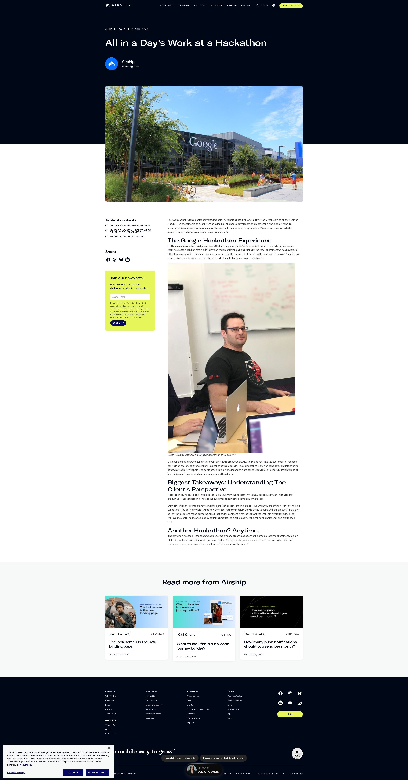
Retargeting (151, 709)
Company (245, 5)
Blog (189, 700)
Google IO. (173, 223)
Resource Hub (193, 696)
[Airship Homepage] (118, 6)
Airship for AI (111, 714)
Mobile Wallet (234, 709)
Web (230, 718)
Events (190, 705)
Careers (108, 709)
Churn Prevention (153, 714)
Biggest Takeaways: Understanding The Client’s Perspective (130, 231)
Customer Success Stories (198, 709)
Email (230, 705)
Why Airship (167, 5)
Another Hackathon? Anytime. (127, 237)
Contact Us (110, 725)
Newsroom (109, 700)
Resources (217, 5)
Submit (117, 323)
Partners (191, 714)
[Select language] (273, 5)
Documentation (193, 718)
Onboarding (151, 700)
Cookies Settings (296, 773)
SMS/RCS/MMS (235, 700)
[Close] (109, 748)
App (230, 714)
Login (265, 5)
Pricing (231, 5)
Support (190, 722)
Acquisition (151, 696)
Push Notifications (235, 696)
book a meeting (291, 5)
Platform (184, 5)
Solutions (200, 5)
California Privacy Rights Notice (270, 773)
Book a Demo (110, 734)
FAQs (107, 705)
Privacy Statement (243, 773)
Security (227, 773)
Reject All (73, 772)
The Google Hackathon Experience (130, 226)
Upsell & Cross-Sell (154, 705)
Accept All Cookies (98, 772)
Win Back (150, 718)
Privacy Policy (141, 311)
